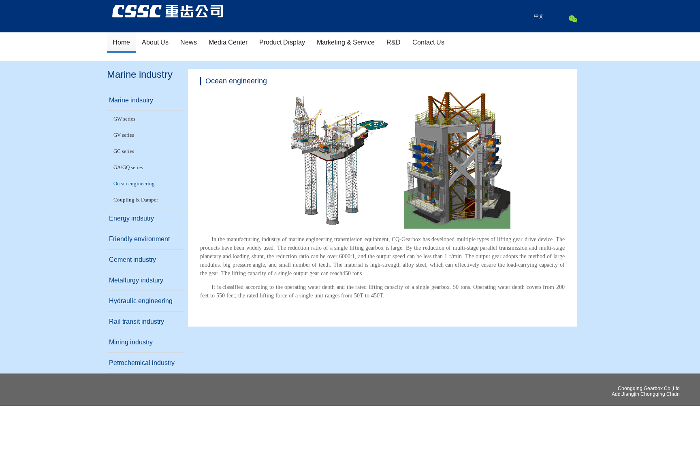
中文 (539, 16)
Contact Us (428, 42)
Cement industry (132, 259)
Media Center (228, 42)
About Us (155, 42)
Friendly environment (139, 239)
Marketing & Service (346, 42)
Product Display (282, 42)
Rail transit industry (136, 321)
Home (121, 42)
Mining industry (131, 342)
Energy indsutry (131, 218)
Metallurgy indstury (136, 280)
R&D (393, 42)
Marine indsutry (131, 100)
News (188, 42)
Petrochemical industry (142, 362)
